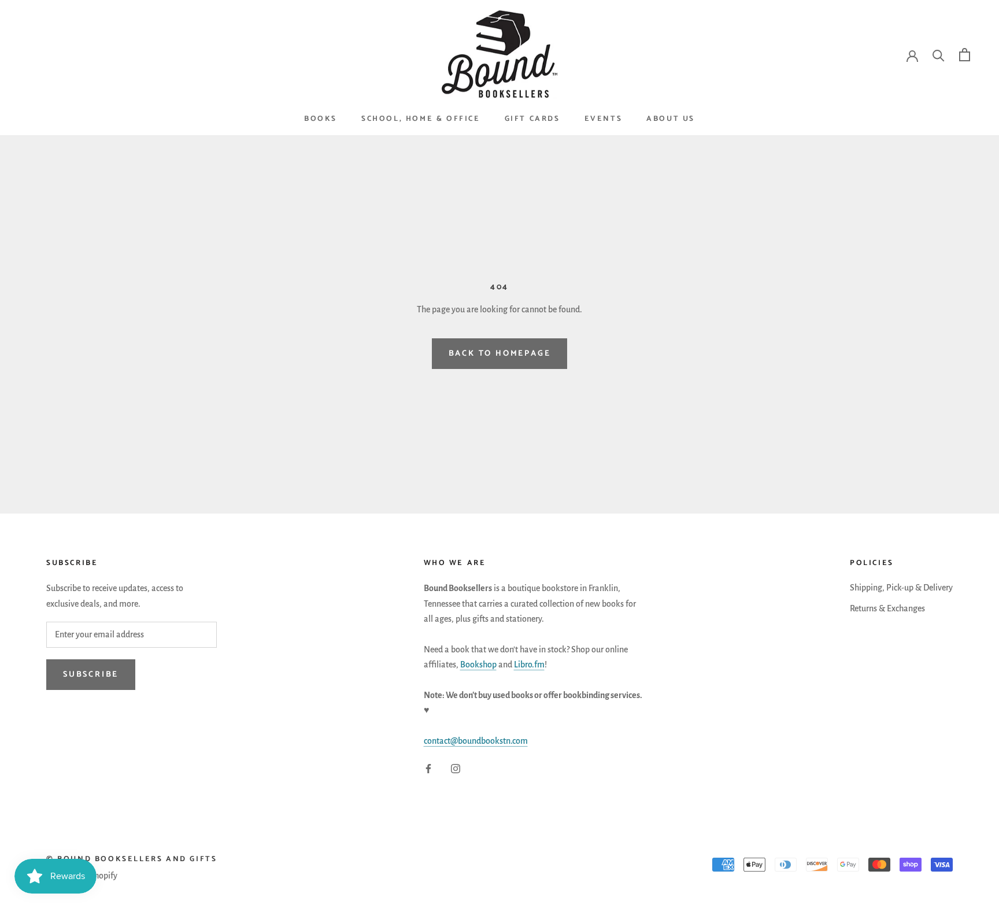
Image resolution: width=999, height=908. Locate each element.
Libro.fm (529, 664)
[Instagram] (455, 768)
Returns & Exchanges (887, 608)
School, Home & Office (420, 119)
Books (320, 119)
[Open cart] (964, 54)
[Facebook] (428, 768)
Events (603, 119)
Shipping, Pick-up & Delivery (901, 587)
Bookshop (478, 664)
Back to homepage (500, 353)
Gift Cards (532, 119)
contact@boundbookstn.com (476, 740)
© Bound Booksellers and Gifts (131, 859)
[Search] (939, 55)
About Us (670, 119)
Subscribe (91, 674)
